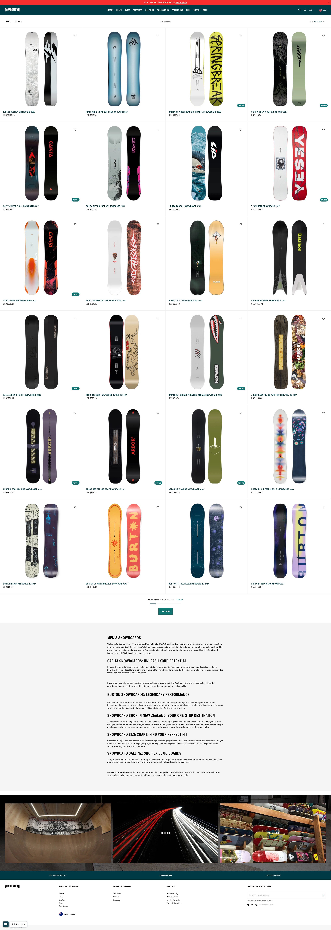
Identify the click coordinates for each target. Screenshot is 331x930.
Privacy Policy (172, 896)
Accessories (163, 9)
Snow (127, 9)
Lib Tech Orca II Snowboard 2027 (185, 206)
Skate (119, 9)
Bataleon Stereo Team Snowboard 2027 (106, 300)
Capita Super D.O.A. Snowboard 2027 (21, 206)
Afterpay (116, 896)
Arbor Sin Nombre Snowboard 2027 (186, 489)
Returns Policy (172, 893)
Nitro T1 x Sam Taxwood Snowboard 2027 (106, 394)
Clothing (149, 9)
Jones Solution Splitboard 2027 (19, 111)
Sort (311, 21)
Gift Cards (117, 893)
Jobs (61, 903)
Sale (188, 9)
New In (110, 9)
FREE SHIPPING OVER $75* (58, 875)
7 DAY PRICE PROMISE (273, 875)
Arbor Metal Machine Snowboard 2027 (22, 489)
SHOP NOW (181, 2)
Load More (165, 611)
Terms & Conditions (174, 903)
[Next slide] (76, 69)
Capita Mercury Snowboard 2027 (19, 300)
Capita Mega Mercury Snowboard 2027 (105, 206)
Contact (62, 899)
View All (179, 599)
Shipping (116, 899)
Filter (20, 21)
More (205, 9)
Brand (197, 9)
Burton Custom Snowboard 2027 (267, 583)
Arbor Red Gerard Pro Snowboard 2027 (106, 489)
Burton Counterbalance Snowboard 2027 (272, 489)
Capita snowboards (161, 666)
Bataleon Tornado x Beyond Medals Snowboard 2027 (195, 394)
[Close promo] (329, 2)
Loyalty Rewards (173, 899)
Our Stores (63, 906)
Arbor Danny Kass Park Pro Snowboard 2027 (274, 394)
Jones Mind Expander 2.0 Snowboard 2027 (107, 111)
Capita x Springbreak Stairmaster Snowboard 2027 (195, 111)
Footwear (137, 9)
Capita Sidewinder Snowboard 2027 (269, 111)
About (61, 893)
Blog (61, 896)
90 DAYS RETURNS (165, 875)
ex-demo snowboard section (190, 759)
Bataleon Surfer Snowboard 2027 (268, 300)
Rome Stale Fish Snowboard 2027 (185, 300)
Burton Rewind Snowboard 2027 (19, 583)
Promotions (177, 9)
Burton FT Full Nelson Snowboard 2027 (189, 583)
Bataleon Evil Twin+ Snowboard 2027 (22, 394)
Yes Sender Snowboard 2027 (265, 206)
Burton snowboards (149, 705)
